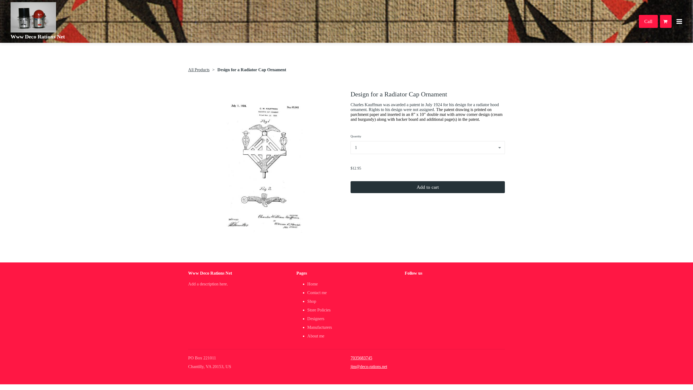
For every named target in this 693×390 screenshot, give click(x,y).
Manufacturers (319, 327)
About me (315, 336)
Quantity (356, 136)
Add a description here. (208, 284)
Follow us (413, 273)
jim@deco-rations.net (369, 366)
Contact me (317, 292)
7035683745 (361, 358)
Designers (315, 318)
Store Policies (319, 310)
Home (312, 284)
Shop (311, 301)
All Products (199, 69)
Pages (301, 273)
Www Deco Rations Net (38, 37)
